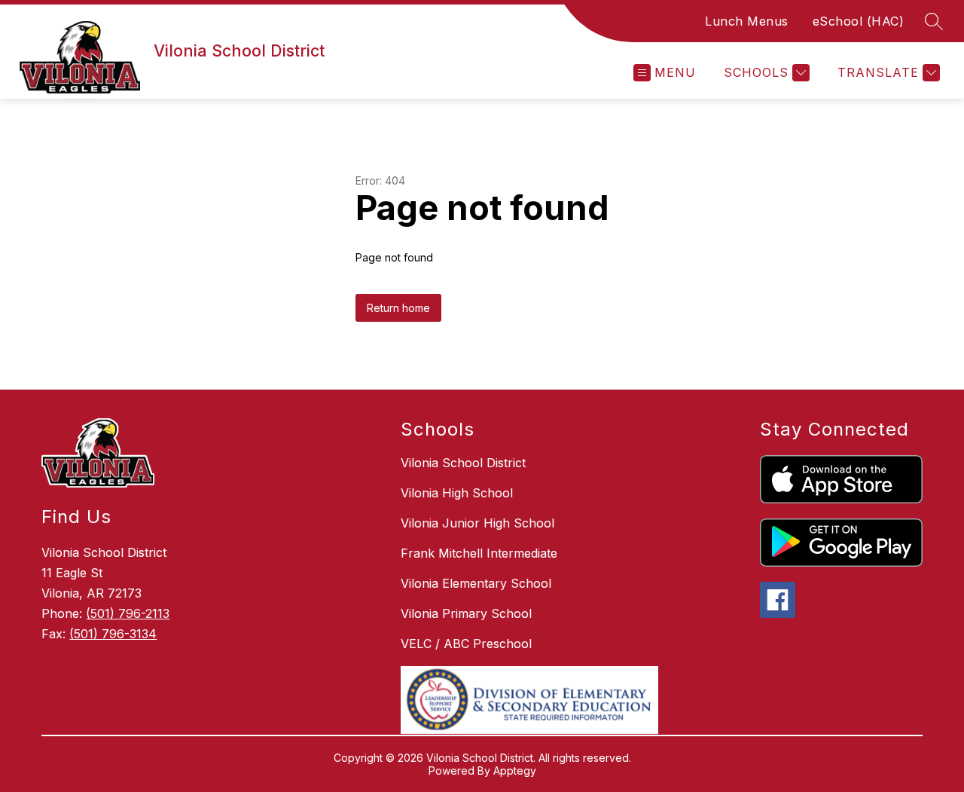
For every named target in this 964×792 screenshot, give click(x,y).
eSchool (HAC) (859, 21)
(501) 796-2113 (127, 613)
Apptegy (514, 770)
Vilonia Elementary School (476, 583)
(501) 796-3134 (113, 633)
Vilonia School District (463, 462)
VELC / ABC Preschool (466, 643)
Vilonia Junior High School (477, 523)
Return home (398, 307)
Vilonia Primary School (466, 613)
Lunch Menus (747, 21)
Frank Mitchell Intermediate (479, 553)
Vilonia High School (457, 492)
